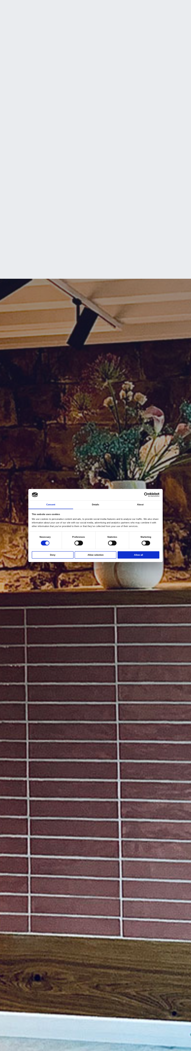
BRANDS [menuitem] (79, 5)
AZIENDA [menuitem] (45, 5)
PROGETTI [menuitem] (109, 5)
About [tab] (140, 504)
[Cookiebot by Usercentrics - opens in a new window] (146, 494)
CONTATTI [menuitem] (142, 5)
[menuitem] (158, 4)
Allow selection (96, 555)
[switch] (78, 543)
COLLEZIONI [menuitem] (94, 5)
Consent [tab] (50, 504)
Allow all (138, 555)
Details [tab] (95, 504)
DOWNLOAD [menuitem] (126, 5)
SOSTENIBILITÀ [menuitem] (62, 5)
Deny (52, 555)
